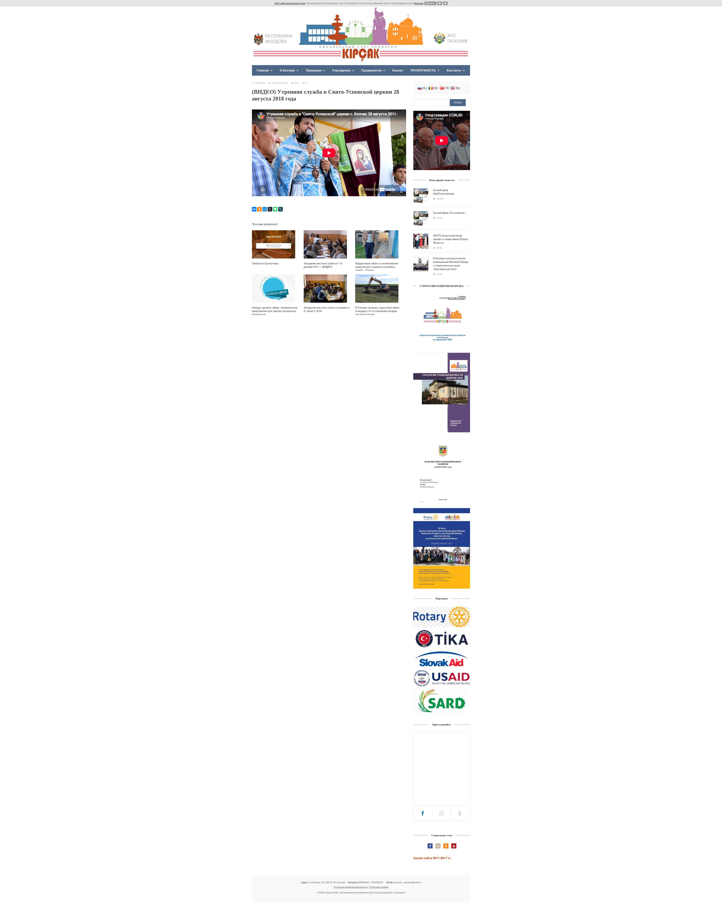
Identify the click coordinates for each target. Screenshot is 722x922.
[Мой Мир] (264, 209)
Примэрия (313, 70)
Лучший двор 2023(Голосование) (443, 191)
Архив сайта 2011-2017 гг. (432, 858)
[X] (270, 209)
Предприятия (371, 70)
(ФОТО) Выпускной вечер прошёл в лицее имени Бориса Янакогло (450, 239)
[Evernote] (275, 209)
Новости (260, 83)
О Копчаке (287, 70)
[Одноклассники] (259, 209)
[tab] (422, 813)
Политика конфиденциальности (351, 887)
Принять (430, 3)
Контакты (454, 70)
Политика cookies (379, 887)
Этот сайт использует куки (290, 3)
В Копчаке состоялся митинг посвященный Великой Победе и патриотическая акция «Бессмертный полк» (450, 263)
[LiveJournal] (280, 209)
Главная (263, 70)
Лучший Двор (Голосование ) (449, 212)
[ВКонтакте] (254, 209)
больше (418, 3)
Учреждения (341, 70)
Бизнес (397, 70)
